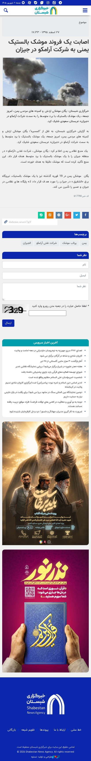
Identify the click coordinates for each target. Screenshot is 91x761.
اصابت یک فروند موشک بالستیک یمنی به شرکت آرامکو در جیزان (48, 46)
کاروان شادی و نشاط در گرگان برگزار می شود (61, 356)
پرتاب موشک (69, 243)
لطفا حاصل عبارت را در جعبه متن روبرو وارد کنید (60, 306)
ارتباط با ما (59, 730)
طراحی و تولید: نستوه (41, 757)
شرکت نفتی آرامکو (46, 243)
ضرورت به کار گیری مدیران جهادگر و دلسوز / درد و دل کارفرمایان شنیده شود (45, 412)
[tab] (45, 342)
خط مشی (76, 730)
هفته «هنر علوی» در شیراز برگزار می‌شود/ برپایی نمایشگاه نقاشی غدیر (48, 367)
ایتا (54, 3)
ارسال (8, 323)
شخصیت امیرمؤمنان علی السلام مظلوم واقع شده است (55, 377)
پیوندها (44, 730)
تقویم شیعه (27, 730)
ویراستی (41, 3)
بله (35, 3)
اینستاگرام (48, 3)
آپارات (29, 3)
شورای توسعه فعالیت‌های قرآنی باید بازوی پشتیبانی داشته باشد (51, 372)
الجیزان (27, 243)
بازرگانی (12, 730)
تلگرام (60, 3)
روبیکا (23, 3)
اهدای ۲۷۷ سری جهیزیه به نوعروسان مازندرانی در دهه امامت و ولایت (48, 351)
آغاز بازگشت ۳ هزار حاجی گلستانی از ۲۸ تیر (61, 361)
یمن (84, 243)
